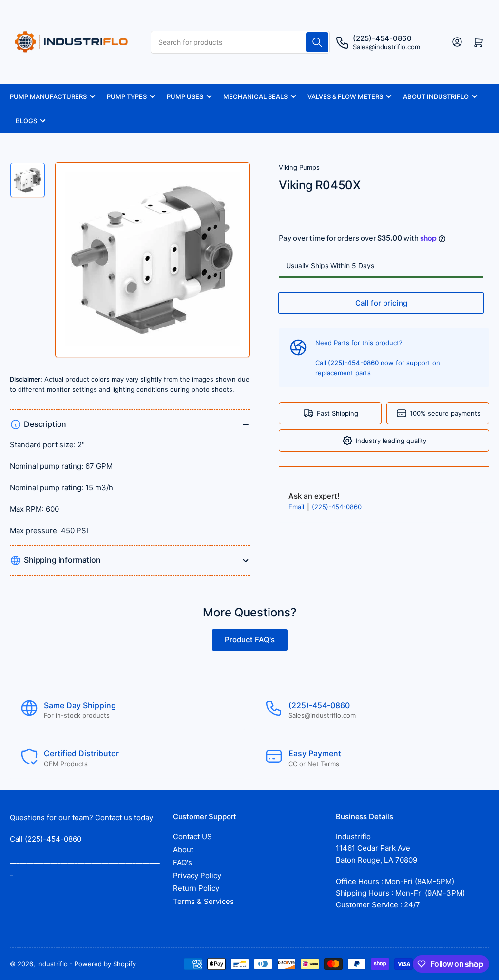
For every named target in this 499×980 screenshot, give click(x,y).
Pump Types (127, 96)
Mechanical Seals (255, 96)
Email (297, 507)
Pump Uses (185, 96)
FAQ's (182, 862)
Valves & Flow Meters (345, 96)
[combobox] (240, 42)
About (183, 849)
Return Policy (196, 888)
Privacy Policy (197, 875)
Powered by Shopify (105, 964)
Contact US (192, 836)
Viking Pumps (299, 167)
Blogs (26, 121)
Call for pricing (381, 302)
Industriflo (52, 964)
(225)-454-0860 (337, 507)
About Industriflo (436, 96)
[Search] (317, 42)
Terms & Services (203, 901)
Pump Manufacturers (48, 96)
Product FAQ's (250, 639)
